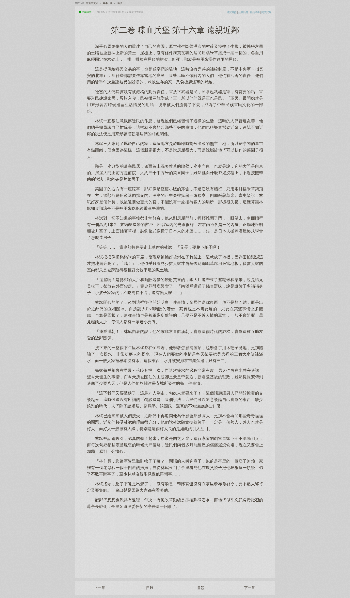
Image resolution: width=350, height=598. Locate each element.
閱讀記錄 (266, 12)
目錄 (149, 588)
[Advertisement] (175, 541)
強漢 (119, 3)
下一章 (249, 588)
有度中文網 (92, 3)
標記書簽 (232, 12)
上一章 (99, 588)
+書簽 (199, 588)
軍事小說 (108, 3)
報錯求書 (255, 12)
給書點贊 (243, 12)
